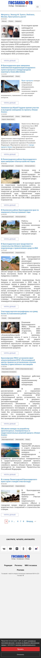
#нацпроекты (19, 165)
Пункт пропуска (27, 80)
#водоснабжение (20, 252)
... (14, 521)
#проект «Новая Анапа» (8, 119)
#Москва (4, 21)
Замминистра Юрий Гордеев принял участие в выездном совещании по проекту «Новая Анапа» (20, 110)
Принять (20, 649)
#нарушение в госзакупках (9, 371)
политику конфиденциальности (25, 645)
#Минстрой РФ (19, 439)
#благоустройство (30, 165)
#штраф (4, 318)
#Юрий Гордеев (26, 116)
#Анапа (18, 76)
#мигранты (18, 21)
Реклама (20, 570)
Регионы (18, 565)
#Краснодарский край (7, 76)
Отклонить (20, 654)
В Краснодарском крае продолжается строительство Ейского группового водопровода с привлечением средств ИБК (19, 246)
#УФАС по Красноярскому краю (24, 368)
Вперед (30, 521)
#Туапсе (11, 21)
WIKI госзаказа (31, 565)
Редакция (8, 565)
